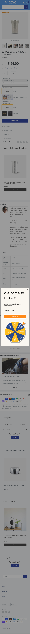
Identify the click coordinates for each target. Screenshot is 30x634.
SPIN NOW (15, 316)
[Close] (27, 290)
